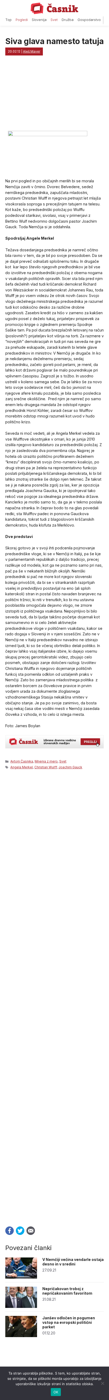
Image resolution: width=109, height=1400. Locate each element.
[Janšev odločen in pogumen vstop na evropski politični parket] (21, 1335)
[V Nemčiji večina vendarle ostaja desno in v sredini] (21, 1277)
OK (55, 1392)
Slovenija (39, 20)
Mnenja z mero (46, 761)
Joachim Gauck (70, 767)
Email (30, 1230)
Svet (54, 20)
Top (8, 20)
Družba (68, 20)
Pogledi (22, 20)
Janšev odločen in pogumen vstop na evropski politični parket (68, 1322)
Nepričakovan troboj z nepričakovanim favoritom (67, 1290)
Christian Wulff (45, 767)
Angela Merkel (21, 767)
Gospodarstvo (89, 20)
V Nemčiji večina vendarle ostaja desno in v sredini (73, 1261)
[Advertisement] (54, 996)
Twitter (20, 1230)
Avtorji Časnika (21, 761)
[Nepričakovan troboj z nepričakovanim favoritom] (21, 1306)
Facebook (9, 1230)
